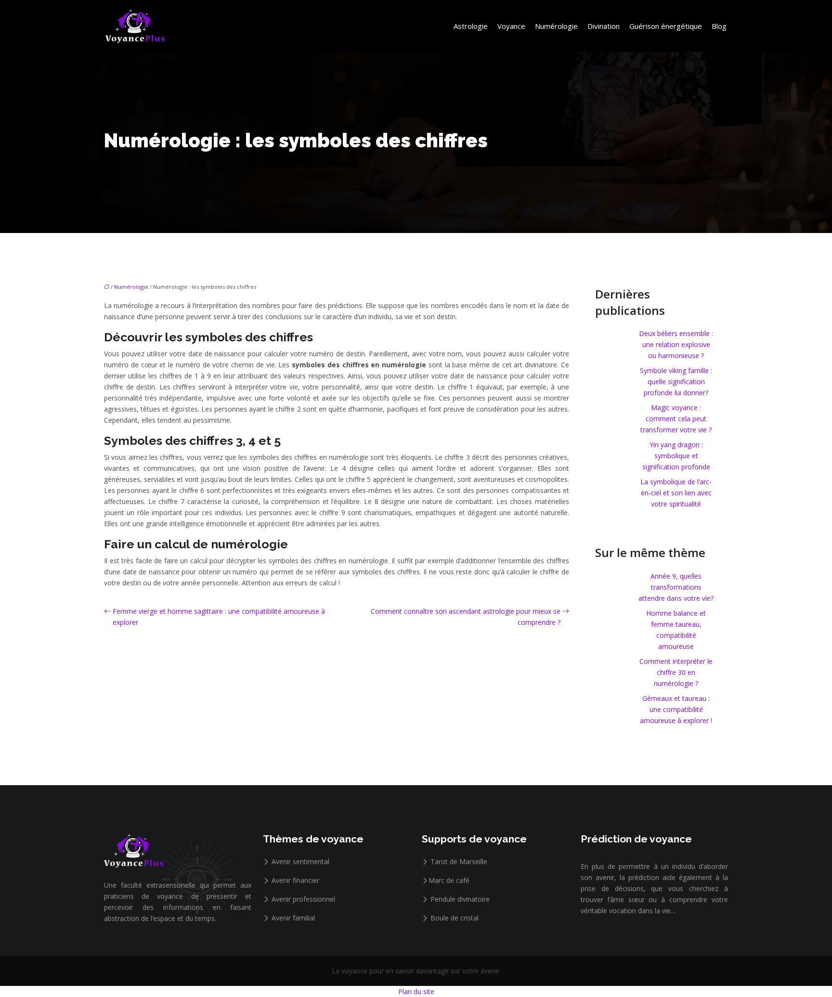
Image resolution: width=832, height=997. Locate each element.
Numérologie (556, 26)
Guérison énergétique (665, 26)
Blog (719, 26)
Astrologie (471, 26)
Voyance (511, 26)
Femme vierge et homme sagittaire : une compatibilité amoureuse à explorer (219, 617)
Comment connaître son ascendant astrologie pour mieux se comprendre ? (465, 617)
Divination (603, 26)
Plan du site (416, 991)
